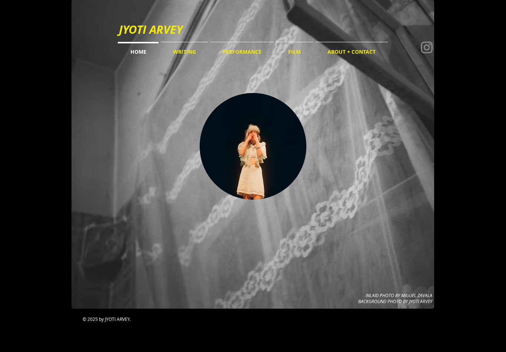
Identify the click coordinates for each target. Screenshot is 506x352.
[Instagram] (427, 47)
